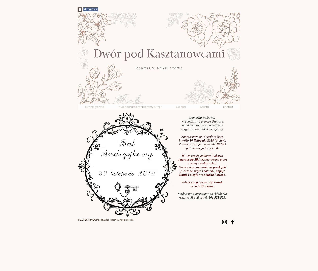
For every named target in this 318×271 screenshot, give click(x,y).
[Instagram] (224, 222)
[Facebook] (232, 222)
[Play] (80, 9)
